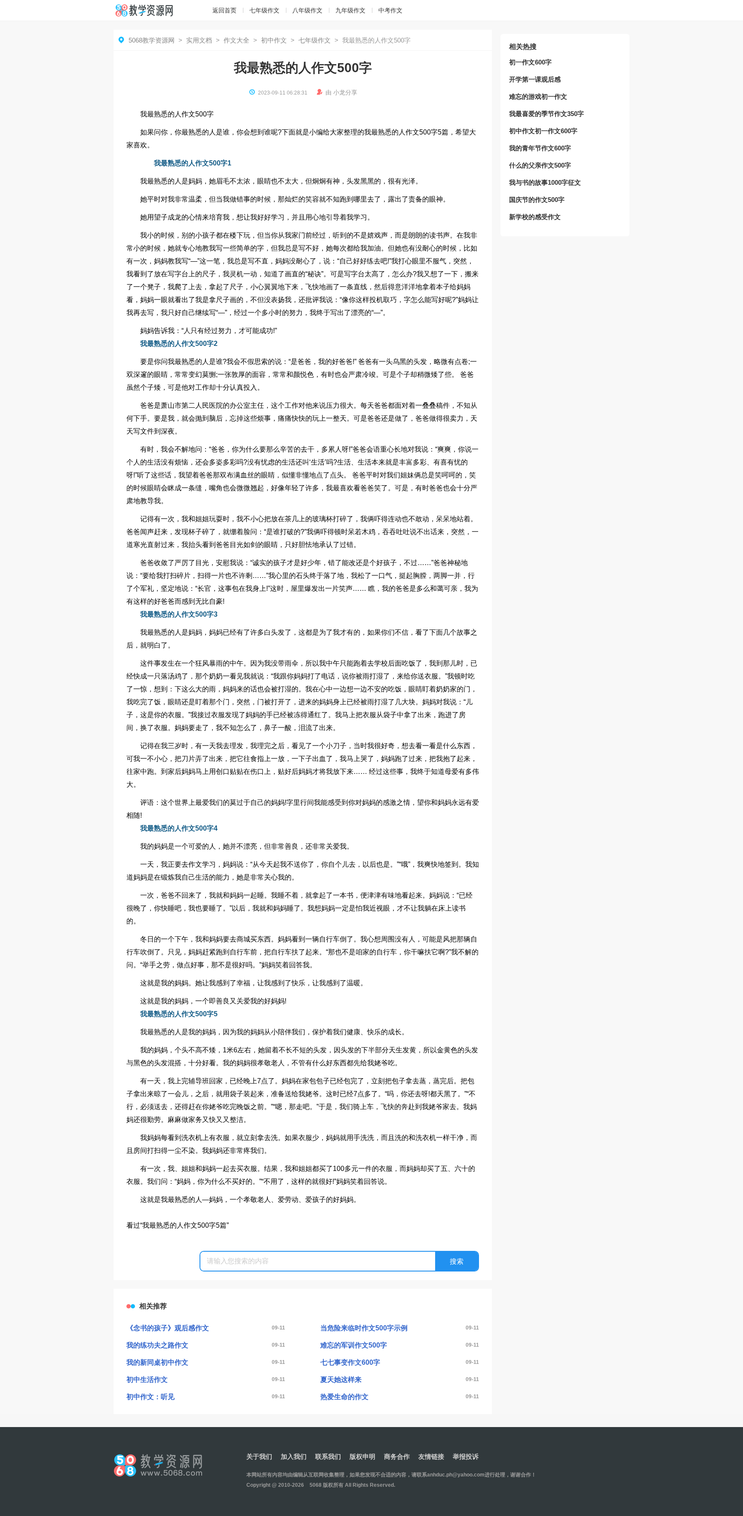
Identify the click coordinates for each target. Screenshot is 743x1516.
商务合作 (397, 1456)
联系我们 (328, 1456)
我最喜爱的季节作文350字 (546, 113)
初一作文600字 (530, 62)
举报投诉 (466, 1456)
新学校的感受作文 (535, 216)
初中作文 (274, 40)
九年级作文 (350, 10)
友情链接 (431, 1456)
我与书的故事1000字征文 (545, 182)
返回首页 (224, 10)
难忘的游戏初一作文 (538, 96)
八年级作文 (307, 10)
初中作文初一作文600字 (543, 130)
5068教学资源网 (152, 40)
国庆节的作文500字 (537, 199)
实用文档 (199, 40)
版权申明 (362, 1456)
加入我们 (294, 1456)
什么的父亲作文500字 (540, 165)
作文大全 (236, 40)
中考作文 (390, 10)
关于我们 (259, 1456)
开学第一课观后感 (535, 79)
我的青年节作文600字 (540, 148)
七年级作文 (264, 10)
